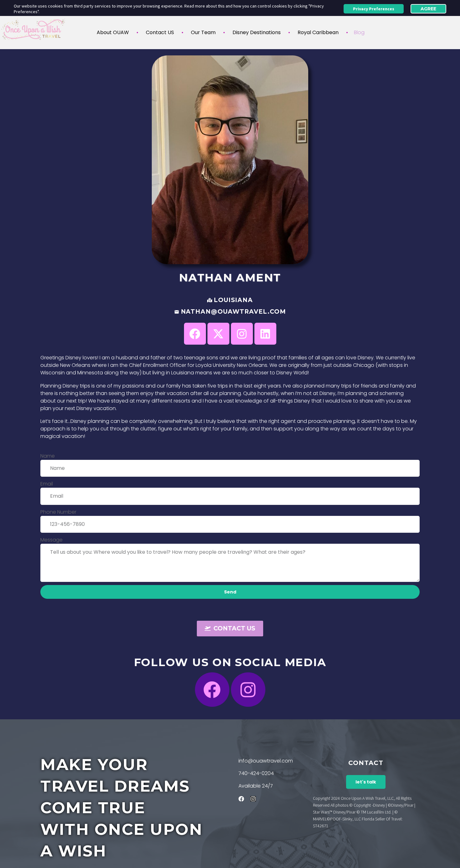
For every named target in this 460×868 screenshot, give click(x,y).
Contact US (160, 32)
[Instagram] (248, 689)
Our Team (203, 32)
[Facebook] (212, 689)
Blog (359, 32)
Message (51, 539)
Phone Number (58, 512)
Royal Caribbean (318, 32)
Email (46, 483)
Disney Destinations (257, 32)
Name (47, 456)
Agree (428, 9)
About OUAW (113, 32)
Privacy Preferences (373, 9)
